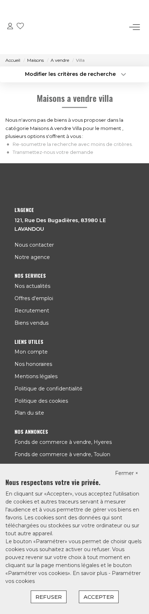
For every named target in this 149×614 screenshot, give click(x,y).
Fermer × (126, 473)
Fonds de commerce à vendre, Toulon (62, 454)
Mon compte (31, 352)
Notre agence (32, 257)
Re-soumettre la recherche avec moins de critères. (73, 144)
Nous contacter (34, 245)
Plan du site (29, 413)
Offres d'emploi (33, 298)
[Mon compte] (10, 27)
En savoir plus (90, 573)
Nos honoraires (33, 364)
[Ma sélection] (20, 27)
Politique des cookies (41, 401)
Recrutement (31, 310)
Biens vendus (31, 323)
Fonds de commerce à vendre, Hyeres (63, 442)
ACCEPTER (99, 596)
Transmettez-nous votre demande (53, 152)
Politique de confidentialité (48, 388)
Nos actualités (32, 286)
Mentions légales (36, 376)
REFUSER (48, 596)
